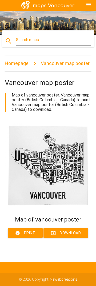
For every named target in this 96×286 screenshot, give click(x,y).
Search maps (27, 40)
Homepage (17, 63)
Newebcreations (63, 279)
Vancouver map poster (65, 63)
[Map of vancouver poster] (48, 207)
